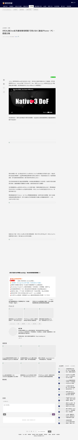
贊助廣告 (4, 379)
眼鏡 (18, 323)
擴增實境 (23, 323)
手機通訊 (11, 6)
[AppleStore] (35, 431)
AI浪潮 (44, 6)
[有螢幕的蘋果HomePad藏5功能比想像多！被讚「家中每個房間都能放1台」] (29, 351)
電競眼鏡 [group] (22, 9)
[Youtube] (72, 2)
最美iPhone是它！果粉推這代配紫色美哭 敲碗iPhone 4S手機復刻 (70, 404)
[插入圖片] (51, 414)
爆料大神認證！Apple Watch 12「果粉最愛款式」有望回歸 (46, 358)
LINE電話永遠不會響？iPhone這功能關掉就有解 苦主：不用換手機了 (70, 387)
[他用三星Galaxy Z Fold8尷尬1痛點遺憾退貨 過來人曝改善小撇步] (61, 393)
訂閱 (49, 431)
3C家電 (31, 6)
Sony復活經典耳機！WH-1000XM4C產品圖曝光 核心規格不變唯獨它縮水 (10, 375)
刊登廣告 (19, 434)
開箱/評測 (25, 6)
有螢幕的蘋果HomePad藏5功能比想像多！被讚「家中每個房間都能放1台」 (28, 358)
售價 (39, 323)
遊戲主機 (34, 323)
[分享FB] (3, 80)
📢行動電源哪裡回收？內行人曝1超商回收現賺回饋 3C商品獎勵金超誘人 (28, 289)
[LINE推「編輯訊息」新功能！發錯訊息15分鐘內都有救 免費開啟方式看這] (61, 416)
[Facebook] (27, 431)
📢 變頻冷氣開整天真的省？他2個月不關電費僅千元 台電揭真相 (26, 285)
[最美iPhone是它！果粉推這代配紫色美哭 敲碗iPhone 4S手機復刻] (61, 404)
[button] (73, 2)
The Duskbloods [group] (7, 9)
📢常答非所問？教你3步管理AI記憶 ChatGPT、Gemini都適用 (25, 293)
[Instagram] (29, 431)
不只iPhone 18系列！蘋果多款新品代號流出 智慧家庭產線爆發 (31, 319)
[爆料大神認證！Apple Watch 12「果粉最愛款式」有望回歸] (47, 351)
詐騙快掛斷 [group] (28, 9)
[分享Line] (3, 84)
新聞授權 (29, 434)
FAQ (23, 434)
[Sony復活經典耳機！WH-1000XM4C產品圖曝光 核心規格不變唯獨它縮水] (11, 368)
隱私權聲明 (41, 434)
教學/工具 (50, 6)
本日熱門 (61, 366)
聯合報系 (45, 434)
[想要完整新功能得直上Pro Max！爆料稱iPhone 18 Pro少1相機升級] (46, 313)
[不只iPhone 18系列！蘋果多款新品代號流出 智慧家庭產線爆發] (31, 313)
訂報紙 (49, 434)
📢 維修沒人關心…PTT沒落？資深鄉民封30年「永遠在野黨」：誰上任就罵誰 (29, 291)
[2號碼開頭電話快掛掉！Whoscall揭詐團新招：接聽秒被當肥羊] (61, 370)
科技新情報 (56, 6)
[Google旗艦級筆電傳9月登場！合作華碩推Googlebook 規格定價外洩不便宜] (11, 351)
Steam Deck (12, 323)
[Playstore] (33, 431)
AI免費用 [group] (15, 9)
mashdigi (23, 272)
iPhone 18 (11, 306)
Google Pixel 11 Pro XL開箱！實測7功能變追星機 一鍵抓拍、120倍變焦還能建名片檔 (70, 399)
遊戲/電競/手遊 (38, 6)
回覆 (53, 414)
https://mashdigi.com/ (40, 336)
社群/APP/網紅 (18, 6)
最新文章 (5, 6)
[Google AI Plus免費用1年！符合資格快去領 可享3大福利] (61, 376)
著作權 (37, 434)
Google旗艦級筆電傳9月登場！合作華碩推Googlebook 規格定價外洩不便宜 (10, 358)
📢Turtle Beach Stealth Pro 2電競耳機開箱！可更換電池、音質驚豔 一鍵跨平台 (30, 287)
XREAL (29, 323)
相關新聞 (4, 343)
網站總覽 (58, 434)
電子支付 (63, 6)
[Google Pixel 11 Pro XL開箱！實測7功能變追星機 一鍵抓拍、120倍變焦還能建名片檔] (61, 399)
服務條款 (33, 434)
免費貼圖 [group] (36, 9)
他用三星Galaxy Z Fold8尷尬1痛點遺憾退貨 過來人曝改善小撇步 (70, 393)
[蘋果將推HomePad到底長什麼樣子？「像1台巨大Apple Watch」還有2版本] (16, 313)
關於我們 (53, 434)
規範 (4, 414)
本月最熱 (73, 366)
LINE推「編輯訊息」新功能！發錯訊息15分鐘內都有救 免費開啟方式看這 (70, 416)
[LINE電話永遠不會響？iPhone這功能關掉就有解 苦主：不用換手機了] (61, 387)
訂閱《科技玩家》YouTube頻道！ (26, 281)
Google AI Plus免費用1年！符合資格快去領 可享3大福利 (70, 376)
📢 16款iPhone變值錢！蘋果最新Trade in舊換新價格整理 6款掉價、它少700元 (30, 295)
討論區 (4, 398)
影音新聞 (69, 6)
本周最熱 (67, 366)
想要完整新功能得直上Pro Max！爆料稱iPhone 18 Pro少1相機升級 (46, 319)
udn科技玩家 (4, 27)
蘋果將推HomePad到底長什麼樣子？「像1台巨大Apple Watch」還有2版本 (16, 319)
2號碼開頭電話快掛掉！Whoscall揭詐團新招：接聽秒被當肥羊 (71, 370)
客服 (25, 434)
